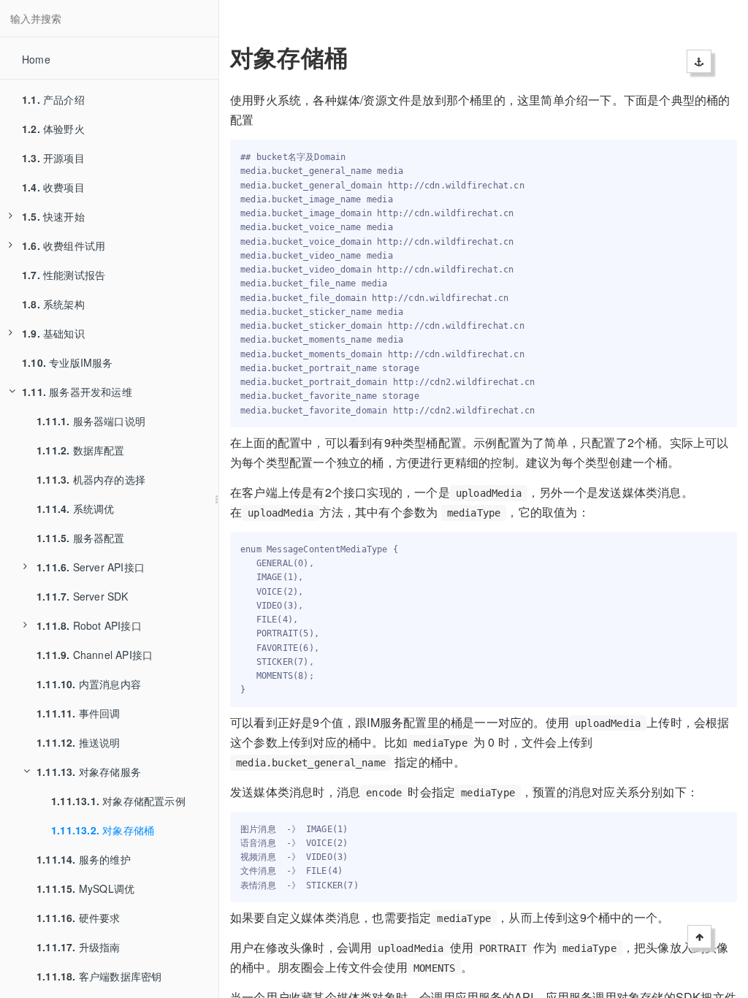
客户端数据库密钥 (99, 976)
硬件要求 (79, 917)
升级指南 (79, 947)
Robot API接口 (89, 625)
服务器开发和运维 (77, 391)
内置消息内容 (89, 684)
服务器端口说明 (91, 421)
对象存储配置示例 (118, 800)
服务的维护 (84, 859)
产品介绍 (53, 99)
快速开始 (53, 216)
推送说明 (79, 742)
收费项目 (53, 187)
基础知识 (53, 333)
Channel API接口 (95, 654)
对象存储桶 (102, 830)
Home (36, 59)
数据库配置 (81, 450)
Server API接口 (91, 567)
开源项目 (53, 158)
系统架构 (53, 304)
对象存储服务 (89, 771)
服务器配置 (81, 537)
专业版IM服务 (67, 362)
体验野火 (53, 128)
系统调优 (75, 508)
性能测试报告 (63, 274)
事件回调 (79, 713)
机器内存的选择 (91, 479)
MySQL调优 (85, 888)
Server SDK (83, 596)
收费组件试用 (63, 245)
